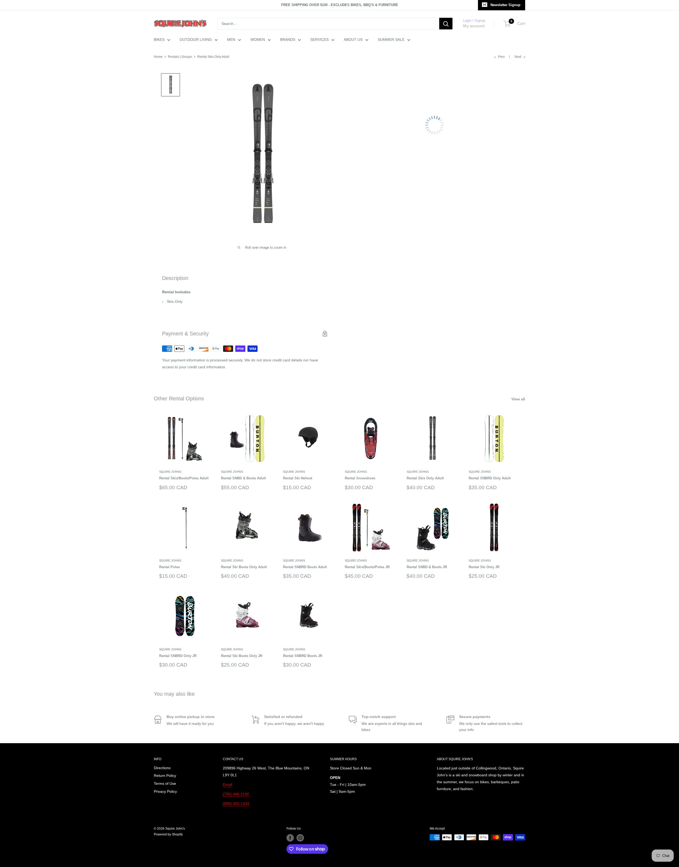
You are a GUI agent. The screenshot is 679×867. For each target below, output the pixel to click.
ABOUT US (353, 39)
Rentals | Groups (180, 57)
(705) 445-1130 (236, 794)
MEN (231, 39)
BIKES (159, 39)
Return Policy (165, 775)
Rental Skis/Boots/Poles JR (367, 567)
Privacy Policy (165, 791)
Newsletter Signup (505, 5)
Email (227, 784)
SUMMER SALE (391, 39)
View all (518, 399)
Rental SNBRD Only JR (178, 656)
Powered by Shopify (168, 834)
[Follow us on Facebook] (290, 838)
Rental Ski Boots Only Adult (244, 567)
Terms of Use (165, 783)
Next (518, 57)
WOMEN (257, 39)
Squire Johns (170, 471)
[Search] (445, 23)
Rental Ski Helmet (297, 478)
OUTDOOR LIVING (196, 39)
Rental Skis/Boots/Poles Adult (183, 478)
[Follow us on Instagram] (300, 838)
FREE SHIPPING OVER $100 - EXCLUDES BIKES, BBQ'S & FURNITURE (339, 5)
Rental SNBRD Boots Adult (305, 567)
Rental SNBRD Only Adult (490, 478)
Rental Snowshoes (360, 478)
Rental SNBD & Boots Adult (243, 478)
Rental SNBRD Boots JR (302, 656)
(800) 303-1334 (236, 804)
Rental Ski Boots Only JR (241, 656)
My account (474, 26)
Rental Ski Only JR (484, 567)
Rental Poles (169, 567)
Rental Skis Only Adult (425, 478)
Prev (501, 57)
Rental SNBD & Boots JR (427, 567)
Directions (162, 768)
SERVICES (319, 39)
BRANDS (287, 39)
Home (158, 57)
